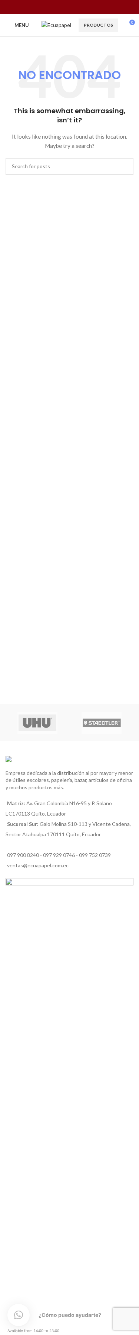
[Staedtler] (102, 722)
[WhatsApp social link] (74, 7)
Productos (98, 25)
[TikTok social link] (83, 7)
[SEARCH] (124, 166)
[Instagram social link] (64, 7)
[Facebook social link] (55, 7)
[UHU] (38, 722)
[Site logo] (56, 24)
